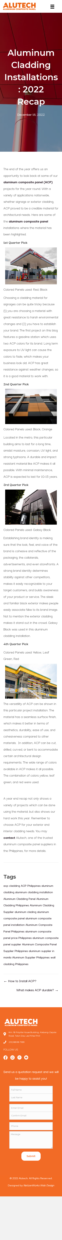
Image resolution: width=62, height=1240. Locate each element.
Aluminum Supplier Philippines (31, 957)
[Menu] (49, 7)
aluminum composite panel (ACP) (28, 181)
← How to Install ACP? (19, 980)
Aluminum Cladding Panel (19, 898)
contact (9, 837)
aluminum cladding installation (34, 892)
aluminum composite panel (28, 221)
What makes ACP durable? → (37, 989)
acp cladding (11, 885)
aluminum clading (25, 911)
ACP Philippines (31, 885)
